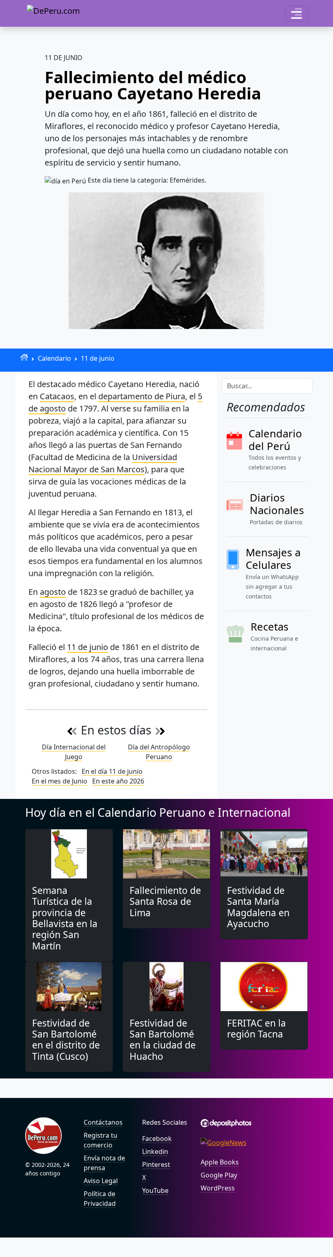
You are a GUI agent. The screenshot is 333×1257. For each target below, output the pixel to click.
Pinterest (156, 1164)
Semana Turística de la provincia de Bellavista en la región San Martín (64, 918)
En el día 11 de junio (112, 771)
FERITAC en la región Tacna (256, 1028)
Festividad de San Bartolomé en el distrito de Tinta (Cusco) (66, 1040)
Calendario (54, 358)
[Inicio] (24, 357)
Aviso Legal (101, 1180)
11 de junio (98, 358)
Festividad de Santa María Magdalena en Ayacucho (258, 907)
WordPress (218, 1188)
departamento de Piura (141, 396)
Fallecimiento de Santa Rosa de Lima (165, 901)
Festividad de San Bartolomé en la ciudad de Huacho (163, 1040)
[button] (296, 13)
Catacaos (57, 396)
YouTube (155, 1190)
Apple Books (220, 1162)
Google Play (219, 1175)
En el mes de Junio (59, 781)
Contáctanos (103, 1122)
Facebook (157, 1138)
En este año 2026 (118, 781)
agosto (53, 591)
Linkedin (155, 1151)
